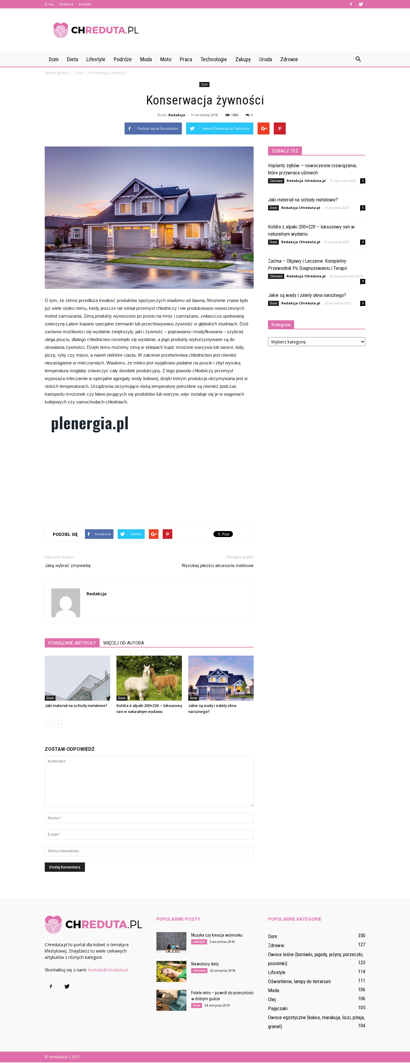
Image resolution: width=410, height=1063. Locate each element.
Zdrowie (289, 59)
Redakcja (176, 115)
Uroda (265, 59)
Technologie (213, 59)
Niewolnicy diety (205, 964)
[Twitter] (360, 4)
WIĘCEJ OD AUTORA (123, 643)
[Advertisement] (256, 30)
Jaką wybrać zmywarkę (68, 565)
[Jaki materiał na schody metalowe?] (77, 678)
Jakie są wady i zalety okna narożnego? (307, 295)
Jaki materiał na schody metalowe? (76, 705)
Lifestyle (95, 59)
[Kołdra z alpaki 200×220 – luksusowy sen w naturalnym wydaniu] (149, 678)
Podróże (123, 59)
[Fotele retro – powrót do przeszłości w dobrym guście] (171, 1000)
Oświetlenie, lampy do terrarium (299, 981)
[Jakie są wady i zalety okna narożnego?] (221, 678)
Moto (165, 59)
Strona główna (57, 72)
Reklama (66, 4)
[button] (358, 59)
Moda (146, 59)
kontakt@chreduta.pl (108, 970)
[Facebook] (350, 4)
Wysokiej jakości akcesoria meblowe (218, 565)
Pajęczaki (278, 1008)
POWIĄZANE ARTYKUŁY (72, 643)
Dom (54, 59)
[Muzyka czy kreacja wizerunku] (171, 942)
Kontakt (85, 4)
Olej (272, 999)
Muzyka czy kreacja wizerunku (217, 935)
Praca (186, 59)
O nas (49, 4)
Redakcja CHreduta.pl (306, 180)
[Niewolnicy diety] (171, 971)
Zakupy (243, 59)
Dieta (72, 59)
